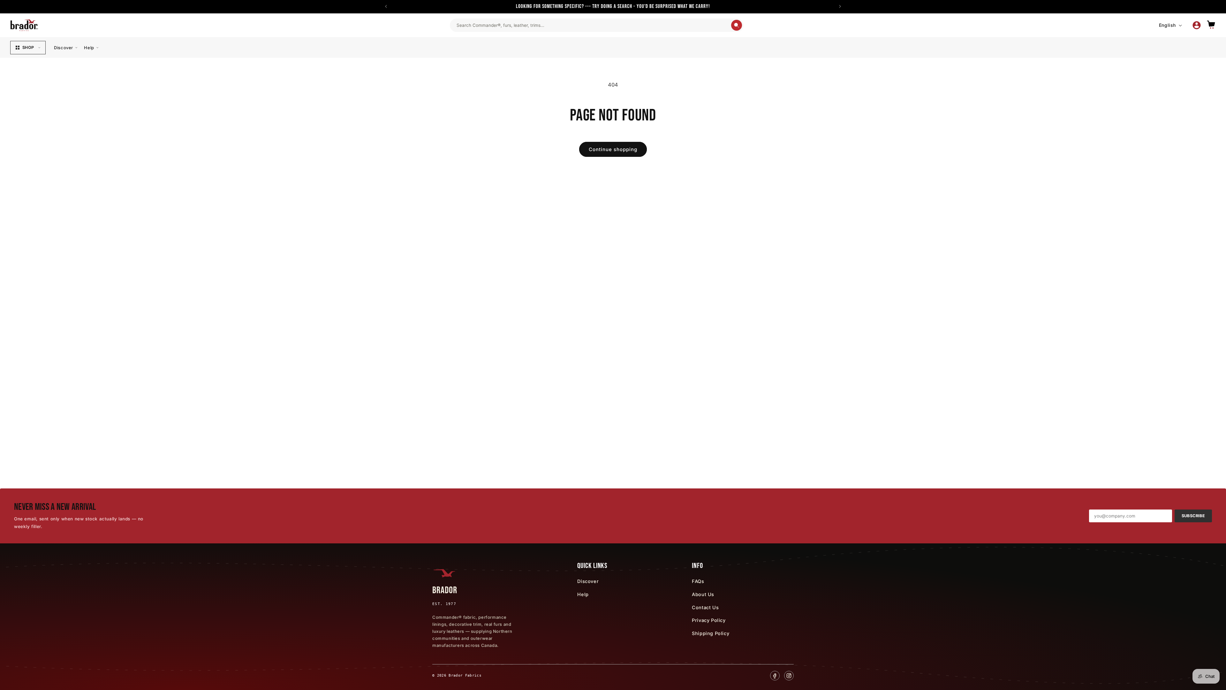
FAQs (698, 581)
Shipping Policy (710, 633)
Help (89, 47)
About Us (703, 594)
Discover (63, 47)
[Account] (1196, 25)
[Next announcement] (840, 6)
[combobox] (593, 25)
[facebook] (775, 675)
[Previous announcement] (386, 6)
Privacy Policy (708, 620)
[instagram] (789, 675)
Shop (28, 47)
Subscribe (1193, 515)
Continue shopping (613, 149)
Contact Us (705, 607)
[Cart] (1211, 25)
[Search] (736, 25)
